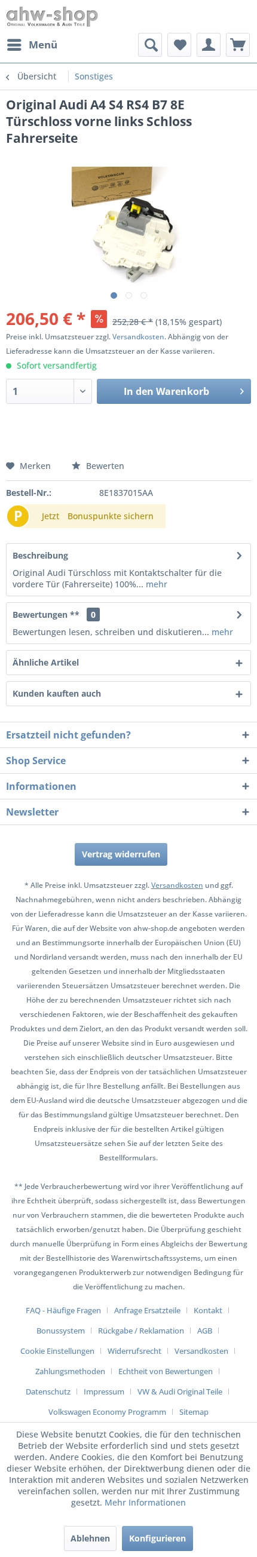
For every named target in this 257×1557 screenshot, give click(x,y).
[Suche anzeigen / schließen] (150, 45)
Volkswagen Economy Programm (107, 1411)
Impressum (104, 1391)
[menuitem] (31, 45)
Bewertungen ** (46, 614)
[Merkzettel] (179, 45)
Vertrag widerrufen (121, 854)
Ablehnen (90, 1538)
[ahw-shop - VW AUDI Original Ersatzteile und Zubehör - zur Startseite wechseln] (52, 16)
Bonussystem (60, 1330)
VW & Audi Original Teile (179, 1391)
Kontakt (208, 1310)
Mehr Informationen (145, 1502)
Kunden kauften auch (57, 693)
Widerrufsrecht (134, 1350)
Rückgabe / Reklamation (141, 1330)
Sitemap (194, 1411)
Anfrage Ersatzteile (147, 1310)
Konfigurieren (157, 1538)
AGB (204, 1330)
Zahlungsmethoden (70, 1371)
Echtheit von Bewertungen (165, 1371)
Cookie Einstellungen (57, 1350)
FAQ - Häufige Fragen (63, 1310)
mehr (155, 584)
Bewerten (104, 465)
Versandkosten (138, 337)
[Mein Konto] (209, 45)
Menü (43, 44)
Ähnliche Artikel (46, 662)
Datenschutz (48, 1391)
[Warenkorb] (238, 45)
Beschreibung (40, 555)
